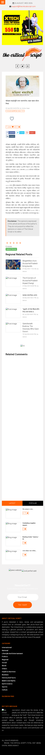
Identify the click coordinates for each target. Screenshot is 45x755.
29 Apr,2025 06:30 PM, (12, 108)
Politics (5, 656)
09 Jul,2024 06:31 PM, (29, 314)
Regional (5, 659)
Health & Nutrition (9, 672)
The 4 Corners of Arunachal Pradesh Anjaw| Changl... (30, 280)
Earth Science (7, 684)
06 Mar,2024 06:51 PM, (29, 298)
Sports (4, 687)
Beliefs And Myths (8, 681)
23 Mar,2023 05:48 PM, (29, 286)
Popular (33, 503)
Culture (4, 690)
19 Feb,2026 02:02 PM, (29, 334)
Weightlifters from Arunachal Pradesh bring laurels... (30, 263)
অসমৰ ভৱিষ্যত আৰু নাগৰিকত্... (29, 551)
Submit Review (11, 249)
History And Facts (9, 678)
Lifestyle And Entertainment (12, 653)
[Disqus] (22, 391)
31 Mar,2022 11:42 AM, (29, 269)
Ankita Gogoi (25, 108)
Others (4, 669)
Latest (12, 503)
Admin (24, 271)
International (7, 647)
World (4, 666)
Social (4, 663)
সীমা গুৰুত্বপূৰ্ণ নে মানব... (28, 509)
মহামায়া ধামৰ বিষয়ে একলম (29, 295)
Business (5, 675)
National (5, 650)
